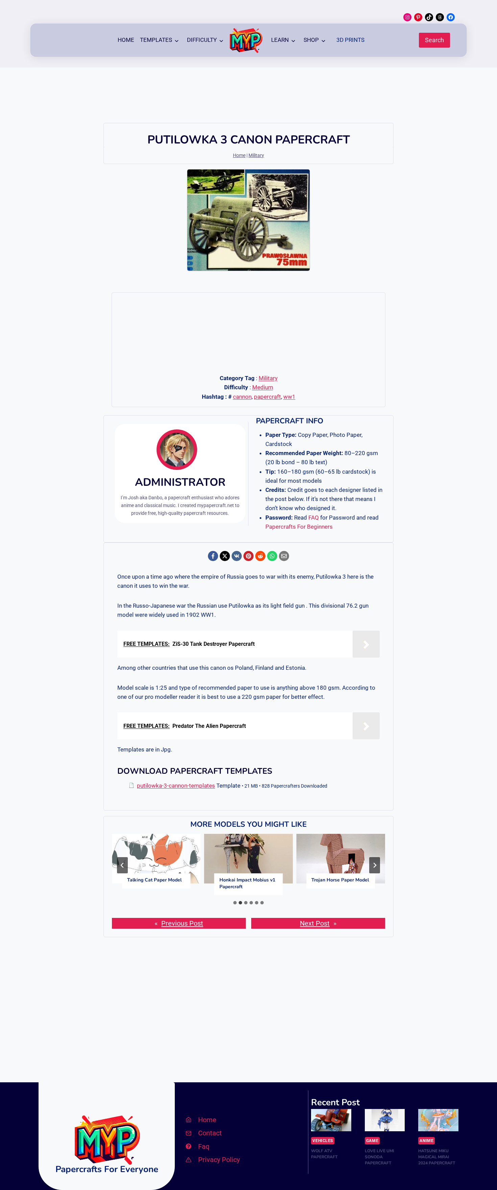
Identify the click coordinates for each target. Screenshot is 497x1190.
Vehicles (322, 1140)
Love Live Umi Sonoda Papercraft (379, 1157)
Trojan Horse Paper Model (340, 880)
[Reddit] (260, 556)
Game (372, 1140)
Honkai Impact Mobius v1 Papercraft (247, 883)
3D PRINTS (350, 39)
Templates (156, 39)
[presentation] (156, 859)
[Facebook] (213, 556)
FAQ (313, 517)
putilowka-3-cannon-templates (176, 785)
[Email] (284, 556)
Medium (262, 387)
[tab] (235, 902)
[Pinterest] (248, 556)
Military (256, 155)
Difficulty (202, 39)
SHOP (311, 39)
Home (126, 39)
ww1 (289, 396)
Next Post (315, 923)
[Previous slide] (122, 865)
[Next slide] (374, 865)
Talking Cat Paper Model (154, 880)
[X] (225, 556)
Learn (280, 39)
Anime (426, 1140)
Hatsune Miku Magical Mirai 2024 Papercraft (436, 1157)
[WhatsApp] (272, 556)
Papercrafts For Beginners (299, 526)
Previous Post (182, 923)
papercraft (267, 396)
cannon (242, 396)
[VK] (237, 556)
